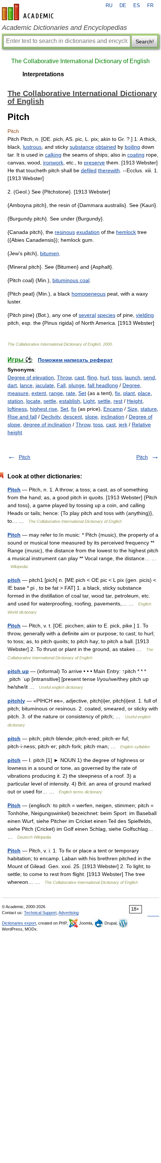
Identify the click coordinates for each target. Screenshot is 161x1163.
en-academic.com (29, 12)
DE (122, 5)
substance (82, 147)
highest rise (43, 409)
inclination (112, 417)
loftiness (17, 409)
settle (49, 401)
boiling (132, 147)
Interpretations (43, 74)
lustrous (32, 147)
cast (79, 377)
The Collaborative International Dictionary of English (80, 61)
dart (12, 385)
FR (150, 5)
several (87, 315)
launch (132, 377)
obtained (105, 147)
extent (38, 393)
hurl (104, 377)
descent (72, 417)
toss (117, 377)
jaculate (45, 385)
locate (33, 401)
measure (17, 393)
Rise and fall (22, 417)
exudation (88, 232)
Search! (145, 41)
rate (70, 393)
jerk (123, 425)
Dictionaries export (19, 923)
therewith (109, 170)
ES (136, 5)
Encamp (113, 409)
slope (91, 417)
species (106, 315)
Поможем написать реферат (75, 360)
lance (26, 385)
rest (117, 401)
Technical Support (40, 912)
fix (117, 393)
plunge (77, 385)
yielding (145, 315)
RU (109, 5)
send (149, 377)
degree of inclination (47, 425)
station (15, 401)
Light (89, 401)
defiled (89, 170)
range (56, 393)
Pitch (24, 457)
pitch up (18, 671)
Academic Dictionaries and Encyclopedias (64, 27)
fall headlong (103, 385)
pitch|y (16, 701)
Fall (61, 385)
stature (148, 409)
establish (69, 401)
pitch (14, 580)
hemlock (126, 232)
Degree (131, 385)
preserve (94, 163)
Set (82, 393)
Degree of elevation (30, 377)
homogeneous (89, 294)
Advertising (68, 912)
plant (129, 393)
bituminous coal (70, 280)
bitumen (49, 253)
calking (53, 155)
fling (92, 377)
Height (134, 401)
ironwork (53, 163)
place (144, 393)
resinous (65, 232)
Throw (64, 377)
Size (132, 409)
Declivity (50, 417)
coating (136, 155)
